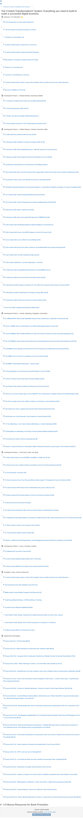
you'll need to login (50, 812)
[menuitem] (1, 4)
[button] (1, 1)
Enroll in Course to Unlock (41, 814)
